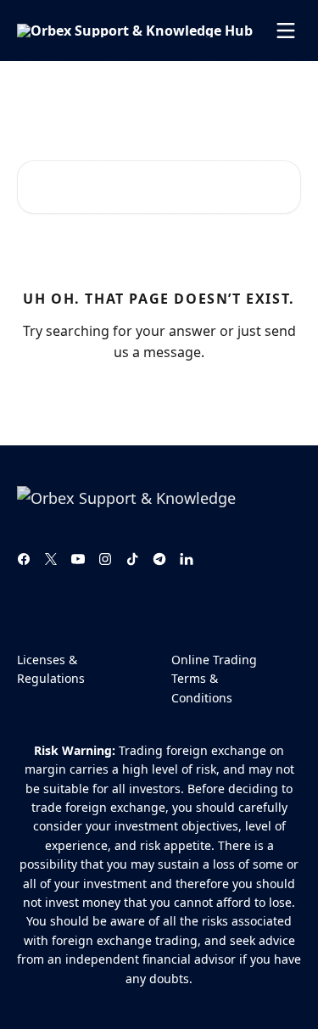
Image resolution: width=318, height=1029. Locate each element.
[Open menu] (286, 30)
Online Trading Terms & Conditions (214, 679)
